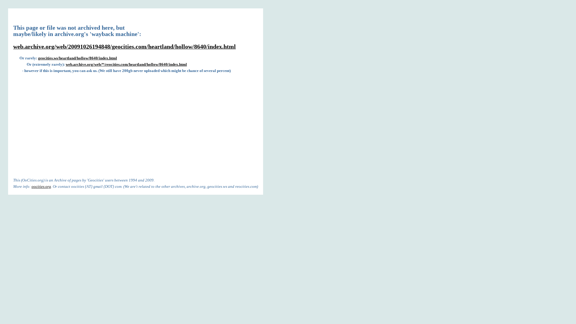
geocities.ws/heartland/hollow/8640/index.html (77, 58)
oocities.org (41, 186)
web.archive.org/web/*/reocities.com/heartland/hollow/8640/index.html (126, 64)
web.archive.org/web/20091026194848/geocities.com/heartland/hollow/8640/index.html (124, 47)
